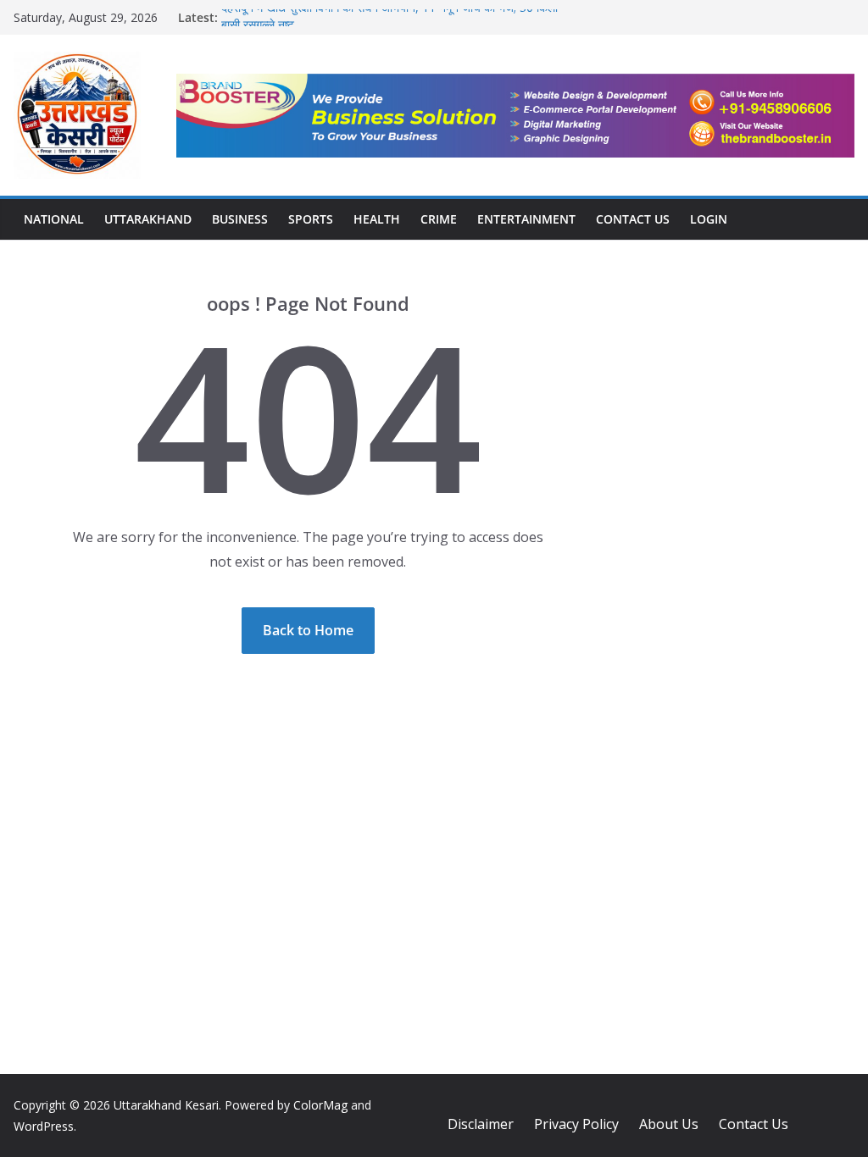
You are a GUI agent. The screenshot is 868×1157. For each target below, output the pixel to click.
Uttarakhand (148, 219)
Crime (438, 219)
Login (708, 219)
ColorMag (320, 1105)
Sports (310, 219)
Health (376, 219)
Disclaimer (481, 1124)
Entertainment (526, 219)
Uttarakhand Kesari (166, 1105)
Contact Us (633, 219)
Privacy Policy (576, 1124)
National (54, 219)
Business (240, 219)
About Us (668, 1124)
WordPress (44, 1126)
